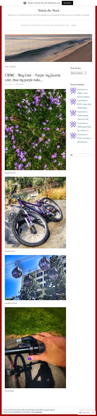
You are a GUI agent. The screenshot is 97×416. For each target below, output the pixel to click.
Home (74, 25)
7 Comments (19, 84)
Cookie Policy (38, 412)
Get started (67, 3)
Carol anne (81, 89)
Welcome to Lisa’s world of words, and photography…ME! (45, 25)
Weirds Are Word (48, 10)
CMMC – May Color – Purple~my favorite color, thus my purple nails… (33, 77)
